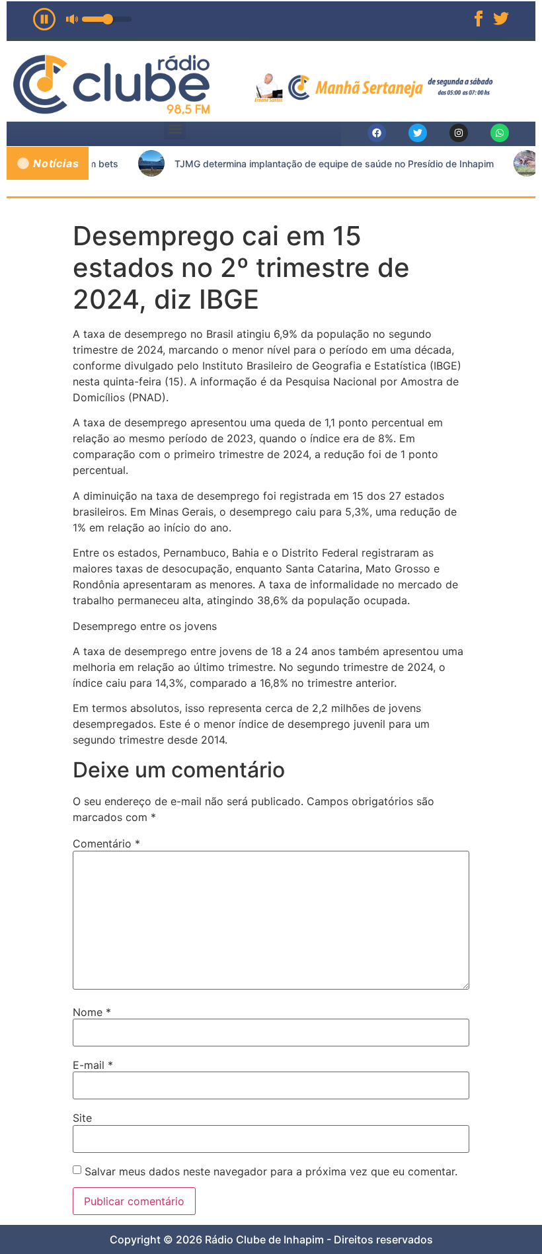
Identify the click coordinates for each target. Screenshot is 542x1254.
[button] (175, 128)
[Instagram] (458, 133)
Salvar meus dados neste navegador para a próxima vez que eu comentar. (271, 1171)
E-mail (93, 1065)
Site (82, 1118)
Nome (92, 1012)
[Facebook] (377, 133)
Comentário (106, 843)
